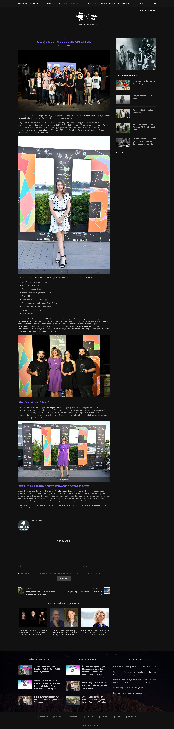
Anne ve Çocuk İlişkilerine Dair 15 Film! (144, 82)
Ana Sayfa (22, 3)
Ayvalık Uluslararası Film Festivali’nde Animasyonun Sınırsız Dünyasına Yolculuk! (94, 700)
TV (57, 3)
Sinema (48, 3)
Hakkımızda (123, 3)
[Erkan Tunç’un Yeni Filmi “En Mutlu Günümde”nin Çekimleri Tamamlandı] (25, 700)
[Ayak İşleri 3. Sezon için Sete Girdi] (123, 113)
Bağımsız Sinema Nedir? (122, 693)
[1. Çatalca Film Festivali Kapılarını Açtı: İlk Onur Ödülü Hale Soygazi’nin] (25, 670)
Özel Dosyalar (89, 3)
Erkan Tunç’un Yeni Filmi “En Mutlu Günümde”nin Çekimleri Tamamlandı (47, 700)
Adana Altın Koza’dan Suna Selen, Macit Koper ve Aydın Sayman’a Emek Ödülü (33, 632)
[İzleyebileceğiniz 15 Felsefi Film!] (123, 99)
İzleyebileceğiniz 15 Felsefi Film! (144, 97)
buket (143, 687)
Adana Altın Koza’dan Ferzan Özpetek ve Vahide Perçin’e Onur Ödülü (64, 632)
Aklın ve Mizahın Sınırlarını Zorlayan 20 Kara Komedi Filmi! (144, 127)
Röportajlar (70, 3)
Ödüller (64, 39)
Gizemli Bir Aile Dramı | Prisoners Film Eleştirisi (131, 667)
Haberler (34, 3)
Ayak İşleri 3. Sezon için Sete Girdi (143, 111)
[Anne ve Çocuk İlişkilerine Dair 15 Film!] (123, 85)
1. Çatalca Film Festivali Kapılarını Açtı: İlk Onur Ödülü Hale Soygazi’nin (47, 669)
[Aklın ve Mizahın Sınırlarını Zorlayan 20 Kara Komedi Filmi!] (123, 128)
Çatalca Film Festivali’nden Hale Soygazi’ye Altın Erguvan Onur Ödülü (95, 632)
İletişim (137, 3)
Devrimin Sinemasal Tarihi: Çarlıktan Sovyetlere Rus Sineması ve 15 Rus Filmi (144, 141)
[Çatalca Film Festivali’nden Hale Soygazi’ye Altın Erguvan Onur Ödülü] (95, 617)
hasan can (139, 693)
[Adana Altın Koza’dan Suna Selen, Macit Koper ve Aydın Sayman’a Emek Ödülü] (33, 617)
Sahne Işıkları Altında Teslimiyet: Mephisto (129, 672)
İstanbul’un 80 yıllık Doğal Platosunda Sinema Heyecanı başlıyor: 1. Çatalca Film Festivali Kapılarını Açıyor (47, 685)
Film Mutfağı (107, 3)
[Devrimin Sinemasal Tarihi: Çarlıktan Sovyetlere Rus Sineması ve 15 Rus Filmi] (123, 142)
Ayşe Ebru (37, 521)
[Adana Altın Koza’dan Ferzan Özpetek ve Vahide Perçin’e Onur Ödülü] (64, 617)
